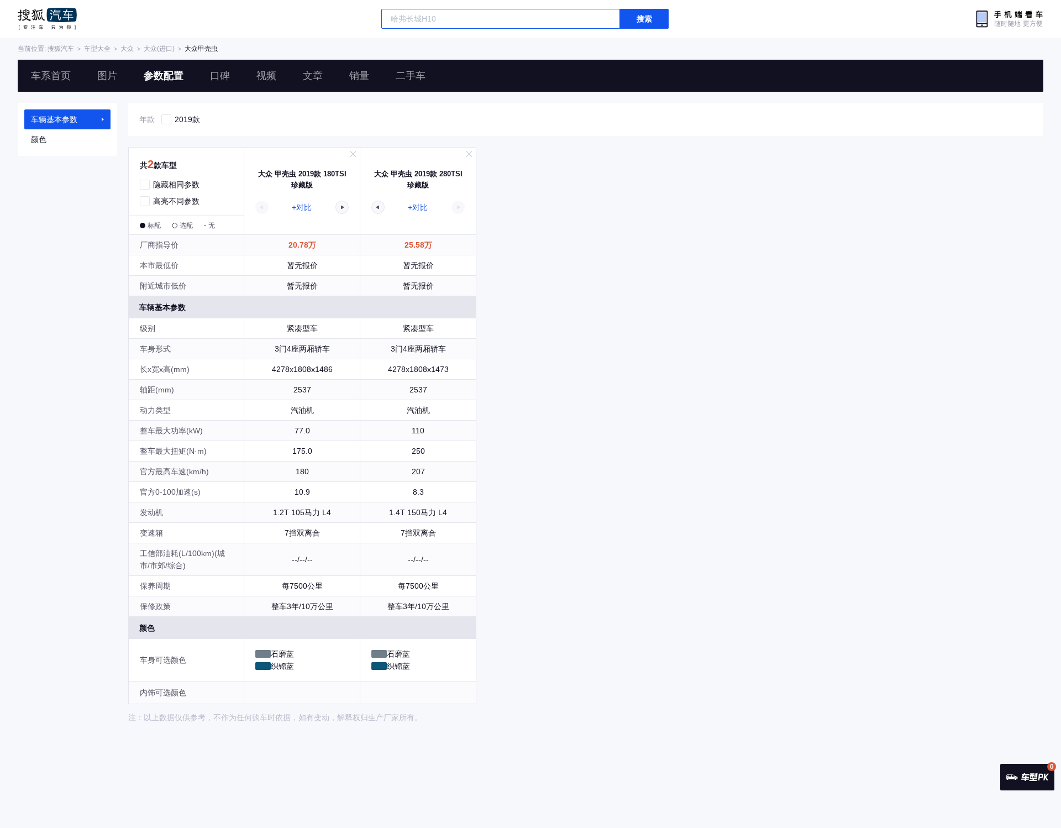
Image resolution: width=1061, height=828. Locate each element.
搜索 (644, 18)
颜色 (38, 139)
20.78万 (302, 244)
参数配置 (163, 75)
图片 (107, 75)
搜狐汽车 (47, 19)
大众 (127, 49)
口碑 (220, 75)
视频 (266, 75)
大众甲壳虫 (201, 49)
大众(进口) (159, 49)
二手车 (411, 75)
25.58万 (418, 244)
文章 (313, 75)
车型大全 (97, 49)
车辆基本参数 (54, 119)
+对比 (302, 207)
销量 (359, 75)
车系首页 (51, 75)
